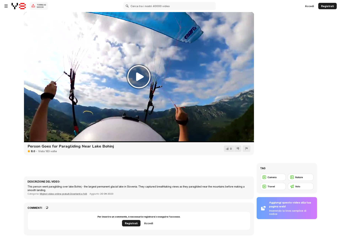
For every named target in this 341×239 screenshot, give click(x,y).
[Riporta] (246, 148)
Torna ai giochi (41, 6)
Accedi (309, 6)
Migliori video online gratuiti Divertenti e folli (63, 193)
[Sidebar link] (6, 6)
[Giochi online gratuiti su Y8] (18, 6)
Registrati (327, 6)
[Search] (127, 6)
